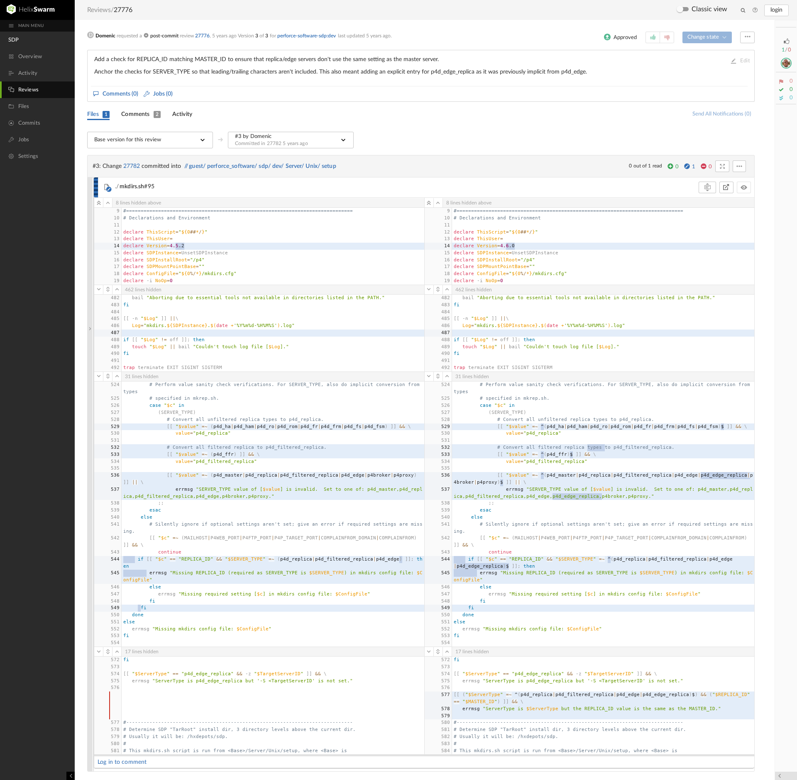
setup (329, 166)
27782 (131, 166)
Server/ (295, 166)
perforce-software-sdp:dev (306, 35)
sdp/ (265, 166)
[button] (90, 474)
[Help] (755, 10)
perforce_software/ (232, 166)
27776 (202, 35)
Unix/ (313, 166)
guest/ (197, 166)
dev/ (278, 166)
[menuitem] (37, 40)
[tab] (98, 114)
